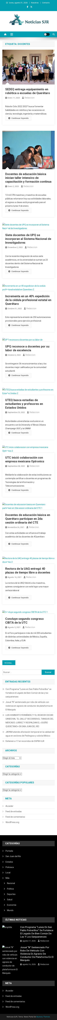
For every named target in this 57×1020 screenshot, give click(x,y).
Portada (9, 851)
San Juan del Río (13, 856)
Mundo (10, 910)
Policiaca (10, 867)
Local (8, 872)
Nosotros (35, 3)
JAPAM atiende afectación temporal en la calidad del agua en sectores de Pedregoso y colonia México (30, 734)
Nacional (11, 883)
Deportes (11, 894)
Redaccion (29, 98)
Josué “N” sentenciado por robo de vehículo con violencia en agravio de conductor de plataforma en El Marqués (29, 706)
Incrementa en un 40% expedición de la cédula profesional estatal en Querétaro (28, 300)
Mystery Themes (43, 1017)
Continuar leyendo (19, 118)
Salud (9, 899)
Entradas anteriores (10, 663)
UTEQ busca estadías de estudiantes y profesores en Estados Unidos (24, 403)
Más (8, 878)
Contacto (46, 3)
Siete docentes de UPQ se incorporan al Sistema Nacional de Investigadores (28, 238)
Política (10, 889)
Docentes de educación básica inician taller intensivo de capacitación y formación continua (28, 177)
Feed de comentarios (15, 817)
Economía (11, 905)
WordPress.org (12, 822)
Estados (9, 862)
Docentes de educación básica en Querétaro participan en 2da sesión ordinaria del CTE (27, 518)
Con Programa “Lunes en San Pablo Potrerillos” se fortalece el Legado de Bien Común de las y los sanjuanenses (28, 693)
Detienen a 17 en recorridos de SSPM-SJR (25, 741)
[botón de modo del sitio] (47, 34)
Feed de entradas (14, 811)
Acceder (9, 806)
